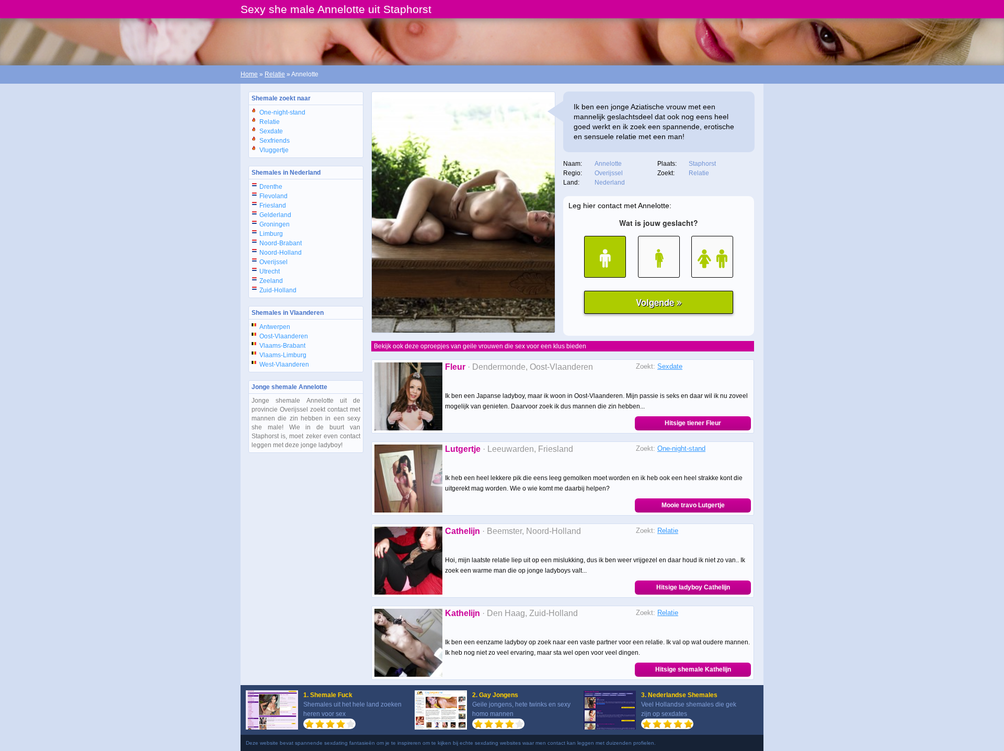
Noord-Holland (280, 252)
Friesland (272, 205)
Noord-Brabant (280, 243)
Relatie (275, 74)
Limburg (271, 233)
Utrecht (269, 271)
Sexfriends (274, 140)
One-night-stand (282, 112)
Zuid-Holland (277, 290)
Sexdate (271, 131)
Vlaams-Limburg (282, 355)
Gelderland (275, 215)
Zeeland (271, 281)
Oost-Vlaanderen (283, 336)
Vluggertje (274, 150)
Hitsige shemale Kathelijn (693, 669)
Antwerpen (274, 327)
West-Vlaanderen (284, 364)
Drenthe (270, 186)
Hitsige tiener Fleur (693, 423)
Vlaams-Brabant (282, 345)
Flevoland (273, 196)
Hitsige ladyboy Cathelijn (693, 587)
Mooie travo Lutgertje (693, 505)
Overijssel (273, 262)
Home (249, 74)
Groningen (274, 224)
